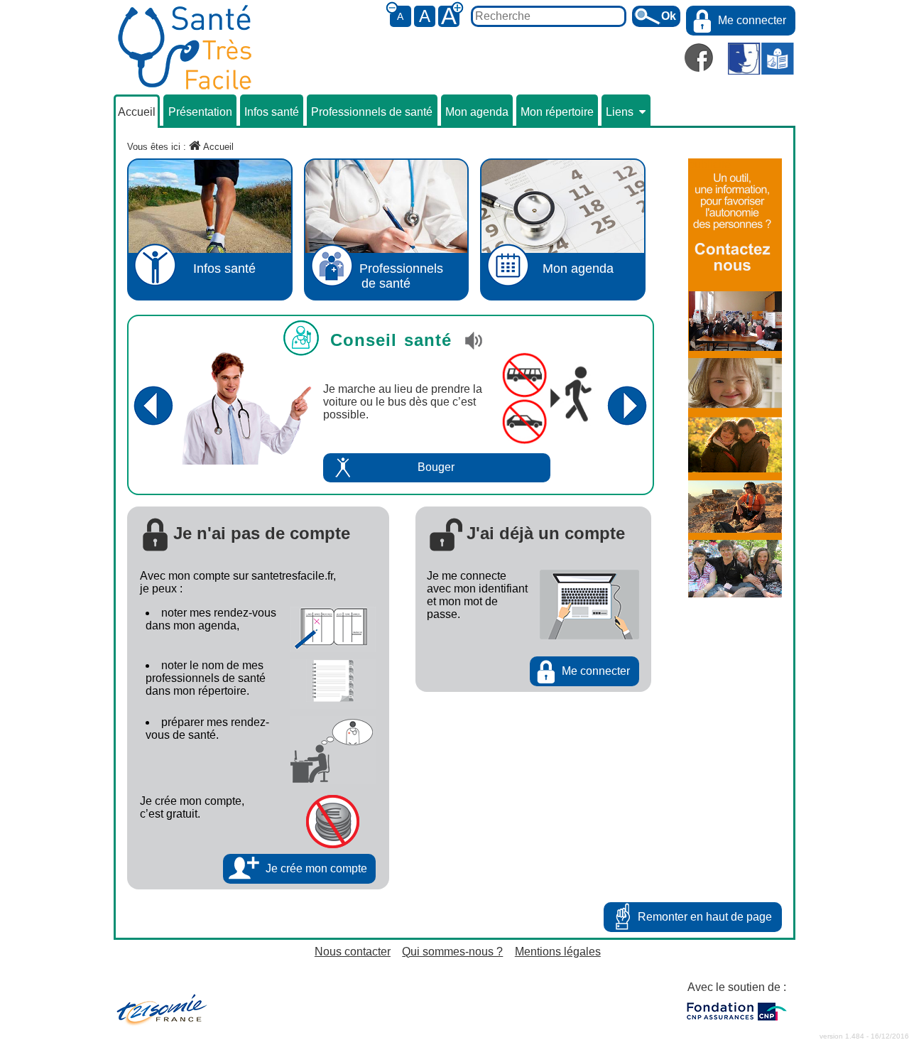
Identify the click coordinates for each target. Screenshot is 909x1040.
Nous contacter (353, 952)
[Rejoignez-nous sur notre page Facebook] (699, 57)
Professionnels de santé (371, 112)
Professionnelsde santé (401, 276)
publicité (709, 164)
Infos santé (271, 112)
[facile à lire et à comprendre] (760, 60)
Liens (619, 112)
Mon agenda (476, 112)
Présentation (200, 112)
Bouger (436, 467)
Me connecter (752, 20)
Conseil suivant (627, 405)
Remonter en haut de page (705, 917)
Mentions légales (558, 952)
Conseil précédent (153, 405)
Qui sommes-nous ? (452, 952)
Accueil (137, 112)
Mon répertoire (557, 112)
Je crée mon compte (316, 868)
